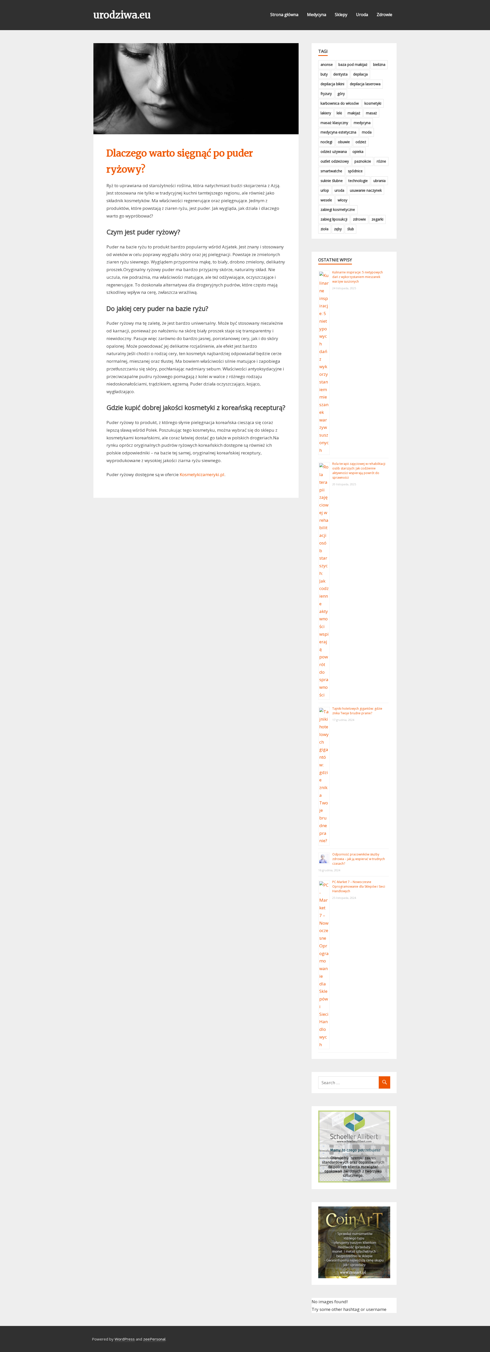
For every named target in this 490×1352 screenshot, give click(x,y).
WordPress (125, 1339)
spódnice (355, 170)
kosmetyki (372, 103)
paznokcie (362, 161)
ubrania (379, 180)
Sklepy (341, 14)
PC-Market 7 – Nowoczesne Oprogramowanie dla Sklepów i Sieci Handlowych (358, 886)
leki (339, 113)
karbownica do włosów (340, 103)
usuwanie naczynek (366, 190)
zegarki (377, 219)
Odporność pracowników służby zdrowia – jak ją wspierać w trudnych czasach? (358, 859)
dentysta (340, 74)
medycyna (362, 122)
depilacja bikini (332, 83)
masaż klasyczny (334, 122)
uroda (339, 190)
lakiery (326, 113)
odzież (361, 141)
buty (324, 74)
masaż (371, 113)
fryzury (326, 93)
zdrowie (359, 219)
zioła (324, 228)
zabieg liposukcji (334, 219)
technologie (358, 180)
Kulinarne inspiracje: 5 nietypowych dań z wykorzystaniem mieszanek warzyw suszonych (357, 277)
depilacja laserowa (365, 83)
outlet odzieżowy (335, 161)
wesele (326, 200)
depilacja (360, 74)
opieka (357, 151)
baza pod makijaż (353, 64)
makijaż (354, 113)
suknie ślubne (332, 180)
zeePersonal (154, 1339)
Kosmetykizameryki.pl (202, 474)
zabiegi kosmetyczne (338, 209)
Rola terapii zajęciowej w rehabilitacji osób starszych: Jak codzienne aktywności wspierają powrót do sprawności (358, 471)
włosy (342, 200)
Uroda (362, 14)
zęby (338, 228)
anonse (327, 64)
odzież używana (334, 151)
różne (381, 161)
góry (341, 93)
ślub (350, 228)
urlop (325, 190)
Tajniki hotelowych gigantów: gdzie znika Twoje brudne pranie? (357, 710)
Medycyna (316, 14)
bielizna (379, 64)
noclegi (326, 141)
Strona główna (284, 14)
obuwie (344, 141)
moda (367, 132)
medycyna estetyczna (338, 132)
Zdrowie (384, 14)
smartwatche (331, 170)
